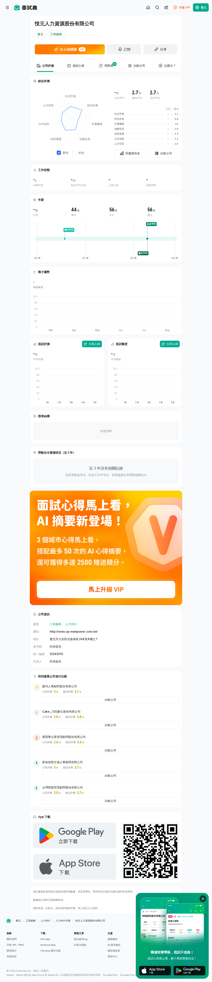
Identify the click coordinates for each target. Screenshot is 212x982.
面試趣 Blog (81, 939)
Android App (48, 944)
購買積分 (12, 950)
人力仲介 (71, 624)
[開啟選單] (7, 7)
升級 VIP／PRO (15, 944)
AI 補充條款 (114, 944)
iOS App (45, 939)
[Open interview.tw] (9, 921)
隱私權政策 (114, 950)
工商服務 (55, 624)
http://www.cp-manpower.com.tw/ (74, 631)
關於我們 (12, 939)
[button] (22, 945)
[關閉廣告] (203, 898)
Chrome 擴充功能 (50, 950)
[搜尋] (157, 7)
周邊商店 (12, 956)
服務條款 (113, 939)
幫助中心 (113, 956)
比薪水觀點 (80, 944)
